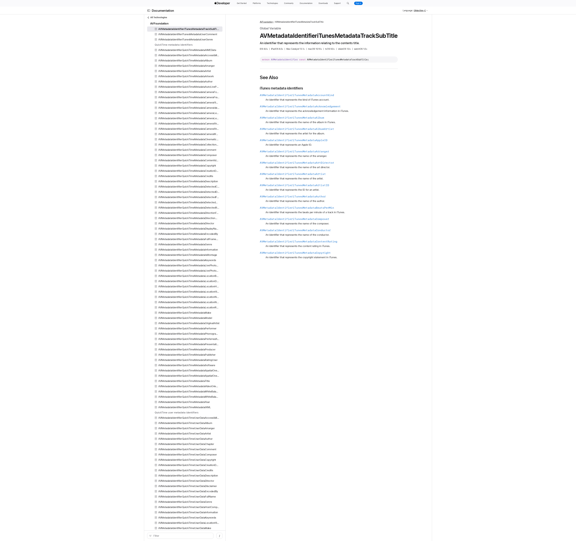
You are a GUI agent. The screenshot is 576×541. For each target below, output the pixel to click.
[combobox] (181, 535)
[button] (348, 3)
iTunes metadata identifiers (281, 88)
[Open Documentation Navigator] (149, 10)
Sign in (358, 3)
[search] (180, 536)
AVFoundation (266, 22)
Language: (408, 10)
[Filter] (181, 536)
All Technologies (158, 17)
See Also (269, 77)
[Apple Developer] (222, 3)
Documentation (163, 10)
